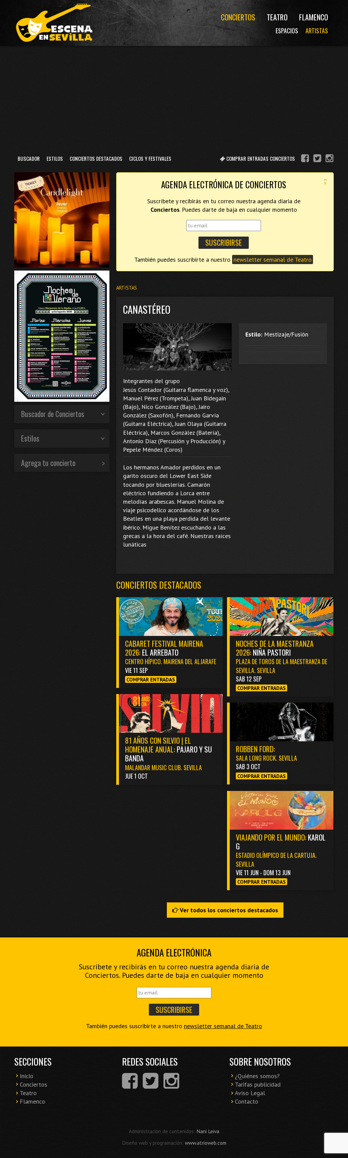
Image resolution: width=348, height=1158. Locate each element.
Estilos (55, 158)
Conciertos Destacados (96, 158)
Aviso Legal (250, 1093)
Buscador (29, 158)
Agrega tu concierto (48, 462)
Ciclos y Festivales (150, 158)
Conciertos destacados (158, 584)
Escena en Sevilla (53, 22)
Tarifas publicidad (258, 1084)
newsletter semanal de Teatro (272, 259)
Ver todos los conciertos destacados (228, 910)
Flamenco (313, 17)
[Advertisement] (174, 98)
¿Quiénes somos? (257, 1076)
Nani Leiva (207, 1131)
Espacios (287, 30)
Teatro (277, 17)
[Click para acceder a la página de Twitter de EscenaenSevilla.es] (317, 159)
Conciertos (238, 17)
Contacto (246, 1101)
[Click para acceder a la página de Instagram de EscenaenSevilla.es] (329, 159)
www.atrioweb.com (205, 1142)
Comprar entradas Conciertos (260, 158)
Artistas (317, 30)
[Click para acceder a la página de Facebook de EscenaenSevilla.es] (305, 159)
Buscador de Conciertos (52, 413)
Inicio (26, 1076)
